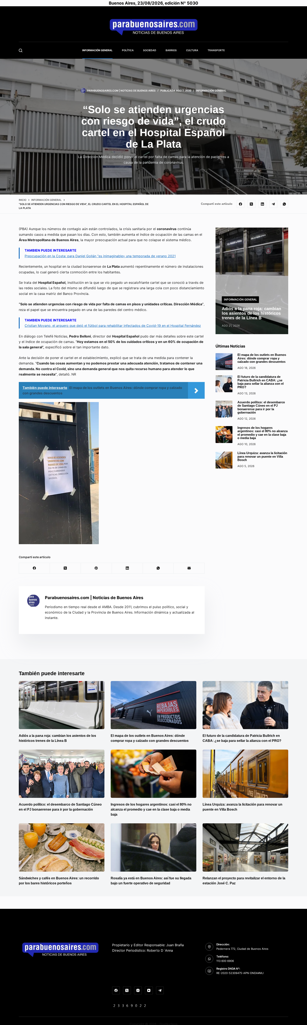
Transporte (216, 50)
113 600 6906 (225, 961)
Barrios (171, 50)
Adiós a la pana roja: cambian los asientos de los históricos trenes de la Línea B (251, 313)
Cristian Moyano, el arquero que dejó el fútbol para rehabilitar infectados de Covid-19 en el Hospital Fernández (113, 325)
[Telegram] (273, 204)
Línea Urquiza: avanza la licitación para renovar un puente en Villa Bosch (262, 457)
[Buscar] (20, 50)
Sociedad (149, 50)
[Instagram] (138, 990)
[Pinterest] (96, 568)
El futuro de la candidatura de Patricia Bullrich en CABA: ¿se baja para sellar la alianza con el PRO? (260, 382)
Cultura (192, 50)
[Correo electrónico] (189, 568)
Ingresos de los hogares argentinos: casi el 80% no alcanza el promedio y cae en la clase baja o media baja (262, 433)
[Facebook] (241, 204)
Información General (97, 50)
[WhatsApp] (284, 204)
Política (128, 50)
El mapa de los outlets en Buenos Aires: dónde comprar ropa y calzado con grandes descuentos (261, 358)
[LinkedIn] (262, 204)
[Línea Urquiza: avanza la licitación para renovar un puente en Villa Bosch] (224, 460)
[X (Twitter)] (251, 204)
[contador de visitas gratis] (129, 1005)
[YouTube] (149, 990)
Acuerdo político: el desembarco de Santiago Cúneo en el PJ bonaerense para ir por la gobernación (261, 407)
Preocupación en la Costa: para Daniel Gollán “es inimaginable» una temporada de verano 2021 (100, 256)
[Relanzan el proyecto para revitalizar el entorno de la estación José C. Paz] (245, 847)
